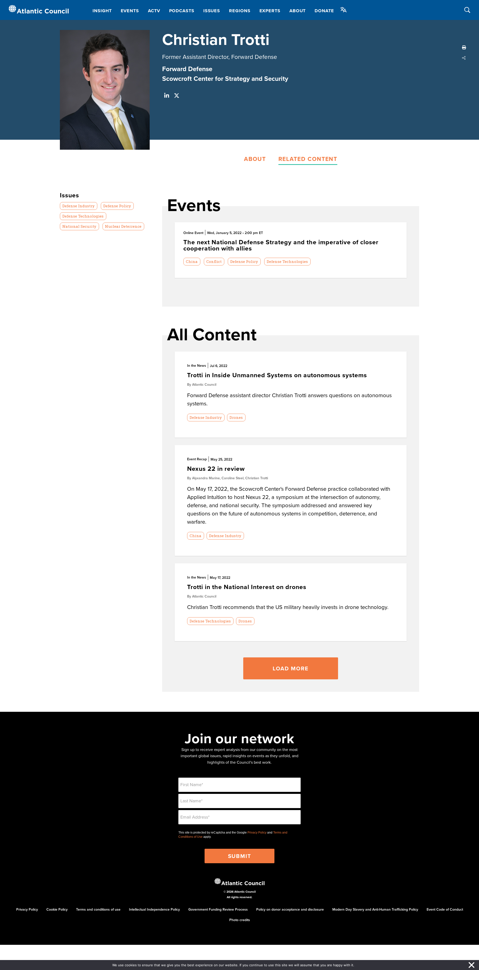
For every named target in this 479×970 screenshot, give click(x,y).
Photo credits (239, 919)
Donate (324, 10)
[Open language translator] (343, 9)
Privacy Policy (256, 832)
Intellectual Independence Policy (154, 909)
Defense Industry (78, 205)
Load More (290, 668)
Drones (236, 417)
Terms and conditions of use (98, 909)
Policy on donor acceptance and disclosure (290, 909)
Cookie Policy (57, 909)
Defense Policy (117, 205)
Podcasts (181, 10)
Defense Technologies (83, 216)
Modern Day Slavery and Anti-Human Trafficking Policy (375, 909)
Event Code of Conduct (445, 909)
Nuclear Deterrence (123, 226)
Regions (239, 10)
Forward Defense (187, 69)
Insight (102, 10)
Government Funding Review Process (218, 909)
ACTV (154, 10)
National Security (79, 226)
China (192, 261)
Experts (269, 10)
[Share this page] (464, 58)
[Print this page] (464, 47)
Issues (211, 10)
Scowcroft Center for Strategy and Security (225, 78)
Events (130, 10)
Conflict (214, 261)
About (297, 10)
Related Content (307, 159)
